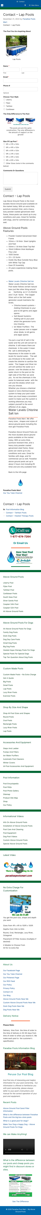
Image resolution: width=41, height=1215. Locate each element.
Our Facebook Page (11, 970)
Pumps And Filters (11, 752)
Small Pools (8, 685)
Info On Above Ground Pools (15, 822)
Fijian (8, 103)
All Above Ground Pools (13, 611)
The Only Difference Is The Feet (16, 114)
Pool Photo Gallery (11, 791)
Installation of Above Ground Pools (17, 826)
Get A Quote (8, 678)
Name (6, 66)
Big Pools (7, 682)
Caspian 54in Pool (10, 604)
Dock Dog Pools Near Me (13, 1006)
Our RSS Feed (9, 981)
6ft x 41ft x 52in (12, 147)
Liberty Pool (8, 583)
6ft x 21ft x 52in (12, 144)
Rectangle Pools (10, 724)
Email (6, 77)
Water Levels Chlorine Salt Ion (21, 281)
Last (23, 73)
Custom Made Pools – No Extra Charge (19, 674)
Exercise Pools (9, 696)
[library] (20, 1061)
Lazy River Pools (10, 692)
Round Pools (8, 717)
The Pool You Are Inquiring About (17, 31)
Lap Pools (7, 689)
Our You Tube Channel (12, 493)
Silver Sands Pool (10, 601)
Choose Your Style (11, 97)
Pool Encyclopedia (11, 784)
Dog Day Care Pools (11, 639)
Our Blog (6, 995)
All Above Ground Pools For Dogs (17, 629)
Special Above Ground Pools (15, 844)
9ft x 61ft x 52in (12, 160)
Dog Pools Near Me (11, 1010)
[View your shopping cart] (25, 5)
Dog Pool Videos (10, 837)
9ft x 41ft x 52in (12, 157)
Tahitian (9, 106)
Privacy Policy (9, 988)
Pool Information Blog (15, 509)
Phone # (6, 86)
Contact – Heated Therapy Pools (20, 516)
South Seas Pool (10, 597)
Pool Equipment (9, 833)
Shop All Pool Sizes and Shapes (16, 713)
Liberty (9, 100)
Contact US (8, 992)
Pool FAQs (7, 787)
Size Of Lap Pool (10, 141)
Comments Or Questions (13, 170)
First (4, 73)
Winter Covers (9, 763)
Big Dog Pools (9, 646)
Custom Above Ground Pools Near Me (19, 1003)
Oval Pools (7, 720)
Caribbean (10, 109)
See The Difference (20, 1201)
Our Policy (7, 805)
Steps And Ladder (11, 748)
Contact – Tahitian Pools (16, 513)
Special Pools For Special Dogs (16, 654)
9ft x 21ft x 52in (12, 154)
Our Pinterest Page (11, 978)
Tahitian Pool (8, 590)
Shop (5, 801)
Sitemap (6, 794)
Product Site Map (10, 798)
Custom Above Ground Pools (15, 840)
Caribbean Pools (10, 593)
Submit (8, 189)
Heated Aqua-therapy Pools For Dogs (19, 650)
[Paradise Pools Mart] (2, 5)
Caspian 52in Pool (10, 608)
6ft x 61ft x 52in (12, 150)
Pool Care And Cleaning (13, 829)
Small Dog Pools (10, 643)
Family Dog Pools (10, 632)
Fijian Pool (7, 586)
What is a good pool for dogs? (15, 1121)
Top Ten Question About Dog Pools (18, 657)
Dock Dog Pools (9, 636)
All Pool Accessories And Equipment (18, 766)
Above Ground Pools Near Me (15, 999)
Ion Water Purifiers (11, 755)
